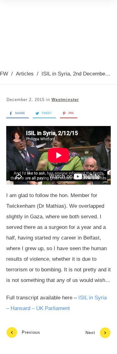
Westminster (65, 99)
